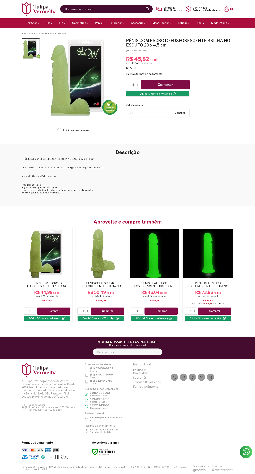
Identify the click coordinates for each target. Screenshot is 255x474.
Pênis (34, 33)
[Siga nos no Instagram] (192, 377)
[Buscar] (147, 9)
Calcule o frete (134, 105)
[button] (31, 48)
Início (24, 33)
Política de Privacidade (141, 371)
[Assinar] (158, 351)
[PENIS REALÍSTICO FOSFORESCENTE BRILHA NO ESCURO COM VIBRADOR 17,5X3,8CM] (208, 275)
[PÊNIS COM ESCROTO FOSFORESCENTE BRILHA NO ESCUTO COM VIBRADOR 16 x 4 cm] (100, 275)
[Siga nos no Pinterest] (201, 377)
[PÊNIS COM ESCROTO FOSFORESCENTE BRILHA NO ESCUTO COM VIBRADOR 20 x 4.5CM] (47, 275)
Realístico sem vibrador (54, 33)
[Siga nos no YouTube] (183, 377)
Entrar (197, 10)
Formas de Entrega (145, 386)
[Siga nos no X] (174, 377)
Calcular (180, 112)
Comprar (165, 85)
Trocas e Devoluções (147, 382)
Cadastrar (211, 10)
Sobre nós (140, 377)
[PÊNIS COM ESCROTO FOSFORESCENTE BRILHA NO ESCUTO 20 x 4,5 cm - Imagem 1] (31, 49)
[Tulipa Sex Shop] (39, 9)
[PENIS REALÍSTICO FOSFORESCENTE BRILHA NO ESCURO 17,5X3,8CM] (154, 275)
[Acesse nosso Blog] (210, 377)
